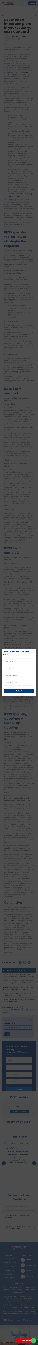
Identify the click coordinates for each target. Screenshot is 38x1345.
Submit (19, 691)
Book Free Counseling (26, 1340)
